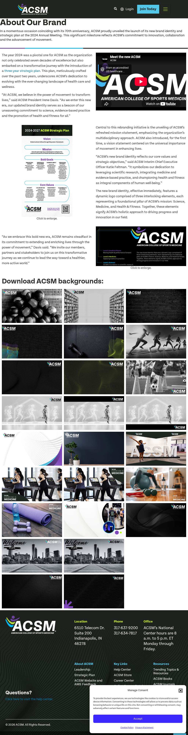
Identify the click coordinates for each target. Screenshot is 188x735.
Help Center (122, 670)
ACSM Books (162, 679)
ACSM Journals (164, 684)
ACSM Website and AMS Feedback (88, 682)
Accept (137, 718)
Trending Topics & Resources (166, 671)
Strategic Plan (84, 675)
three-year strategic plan (22, 71)
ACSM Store (123, 675)
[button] (180, 690)
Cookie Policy (126, 727)
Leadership (82, 670)
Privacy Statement (144, 727)
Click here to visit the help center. (29, 699)
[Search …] (115, 9)
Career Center (124, 681)
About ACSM (83, 664)
